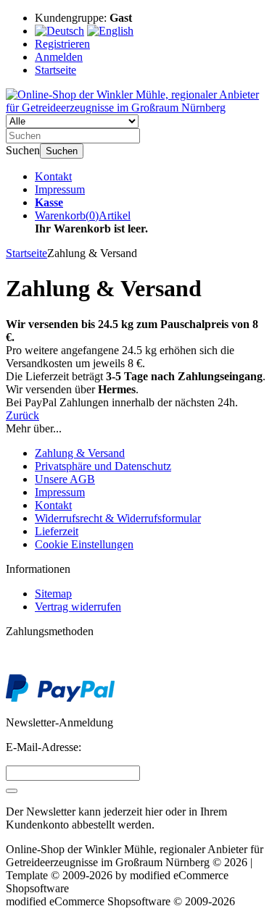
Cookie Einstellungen (84, 544)
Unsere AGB (65, 479)
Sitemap (53, 593)
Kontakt (53, 176)
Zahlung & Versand (80, 453)
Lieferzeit (56, 531)
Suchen (62, 151)
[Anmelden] (11, 791)
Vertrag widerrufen (78, 606)
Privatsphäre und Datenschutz (103, 466)
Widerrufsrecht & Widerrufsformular (118, 518)
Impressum (60, 189)
